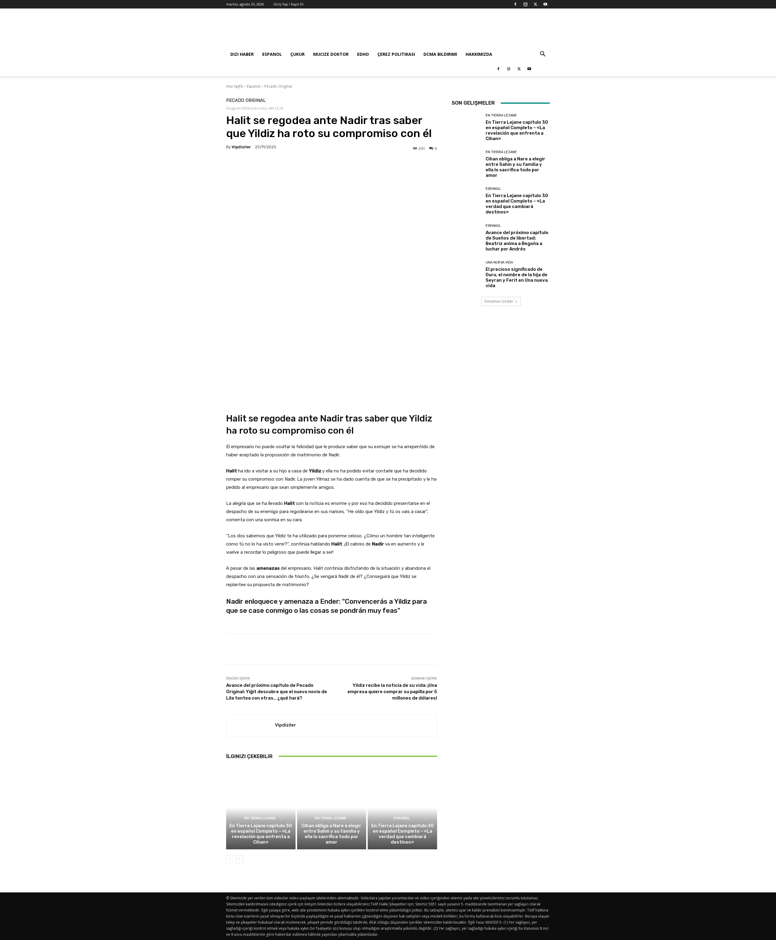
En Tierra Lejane (260, 818)
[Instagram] (525, 4)
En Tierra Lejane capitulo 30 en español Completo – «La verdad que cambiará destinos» (402, 834)
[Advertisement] (439, 30)
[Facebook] (515, 4)
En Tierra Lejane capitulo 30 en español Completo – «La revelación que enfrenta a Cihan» (260, 834)
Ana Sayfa (234, 86)
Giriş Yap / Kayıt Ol (288, 4)
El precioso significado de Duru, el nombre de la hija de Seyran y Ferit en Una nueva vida (517, 277)
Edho (363, 54)
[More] (407, 166)
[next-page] (239, 859)
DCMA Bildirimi (440, 54)
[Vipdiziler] (250, 726)
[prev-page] (230, 859)
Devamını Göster (498, 301)
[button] (542, 55)
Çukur (297, 54)
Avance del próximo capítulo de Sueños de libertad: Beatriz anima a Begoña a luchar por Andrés (517, 241)
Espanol (272, 54)
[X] (535, 4)
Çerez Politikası (396, 54)
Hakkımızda (479, 54)
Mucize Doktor (331, 54)
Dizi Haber (242, 54)
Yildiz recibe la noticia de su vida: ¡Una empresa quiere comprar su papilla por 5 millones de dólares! (392, 692)
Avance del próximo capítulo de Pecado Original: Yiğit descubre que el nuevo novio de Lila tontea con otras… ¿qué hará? (276, 692)
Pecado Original (278, 86)
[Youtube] (545, 4)
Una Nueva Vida (499, 262)
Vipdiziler (241, 147)
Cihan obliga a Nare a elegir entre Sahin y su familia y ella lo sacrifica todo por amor (331, 834)
